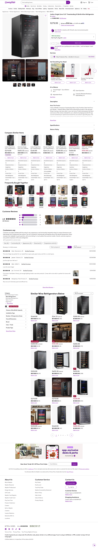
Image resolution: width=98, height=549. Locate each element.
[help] (94, 545)
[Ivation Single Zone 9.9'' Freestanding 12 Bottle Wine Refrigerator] (36, 140)
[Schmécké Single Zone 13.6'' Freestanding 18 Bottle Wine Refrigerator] (41, 387)
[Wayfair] (10, 2)
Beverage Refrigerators (12, 298)
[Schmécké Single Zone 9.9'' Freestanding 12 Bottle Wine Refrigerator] (62, 415)
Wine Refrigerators (40, 11)
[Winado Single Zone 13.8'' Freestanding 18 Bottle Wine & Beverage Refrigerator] (49, 140)
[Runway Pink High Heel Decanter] (88, 70)
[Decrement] (51, 43)
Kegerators (8, 301)
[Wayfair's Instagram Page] (12, 529)
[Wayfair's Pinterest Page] (9, 529)
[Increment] (58, 43)
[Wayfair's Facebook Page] (6, 529)
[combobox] (44, 2)
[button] (25, 36)
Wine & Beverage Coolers (27, 11)
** (80, 46)
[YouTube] (19, 529)
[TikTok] (16, 529)
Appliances (5, 11)
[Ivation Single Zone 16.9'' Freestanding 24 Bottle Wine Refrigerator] (83, 332)
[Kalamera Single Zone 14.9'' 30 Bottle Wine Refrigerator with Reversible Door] (23, 140)
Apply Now (57, 50)
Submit (74, 464)
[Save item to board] (45, 15)
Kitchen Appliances (15, 11)
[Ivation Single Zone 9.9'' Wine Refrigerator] (62, 387)
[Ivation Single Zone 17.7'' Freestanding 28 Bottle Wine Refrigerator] (41, 360)
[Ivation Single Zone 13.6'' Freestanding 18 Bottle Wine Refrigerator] (10, 140)
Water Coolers (9, 300)
